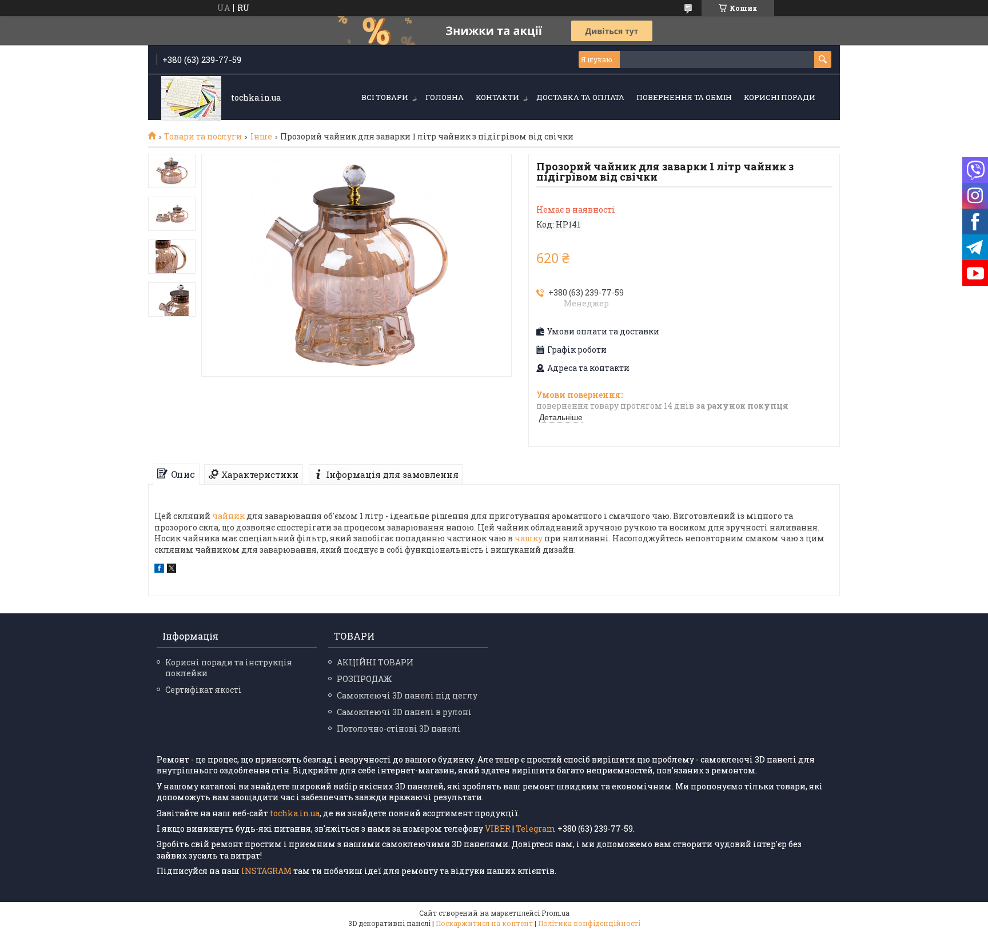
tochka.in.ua (295, 813)
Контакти (497, 97)
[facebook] (159, 569)
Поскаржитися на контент (484, 923)
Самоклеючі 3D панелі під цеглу (407, 695)
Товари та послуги (203, 136)
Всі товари (384, 97)
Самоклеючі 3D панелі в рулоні (404, 712)
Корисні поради (779, 97)
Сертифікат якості (203, 689)
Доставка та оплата (580, 97)
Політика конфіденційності (589, 923)
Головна (444, 97)
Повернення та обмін (684, 97)
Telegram (536, 828)
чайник (228, 515)
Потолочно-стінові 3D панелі (399, 728)
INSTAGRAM (267, 870)
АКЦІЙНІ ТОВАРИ (375, 662)
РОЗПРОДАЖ (364, 678)
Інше (261, 136)
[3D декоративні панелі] (191, 98)
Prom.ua (555, 912)
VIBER (498, 828)
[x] (171, 569)
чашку (529, 538)
